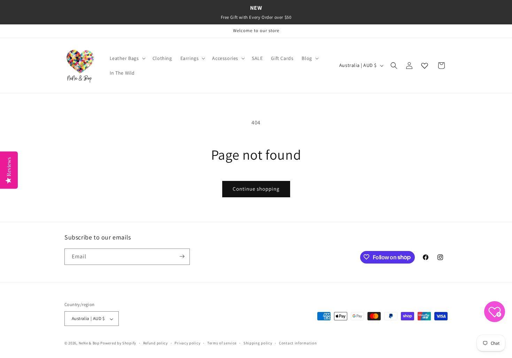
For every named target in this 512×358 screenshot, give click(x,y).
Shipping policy (257, 343)
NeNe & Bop (89, 343)
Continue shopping (256, 188)
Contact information (298, 343)
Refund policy (155, 343)
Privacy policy (187, 343)
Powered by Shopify (118, 343)
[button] (127, 58)
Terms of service (221, 343)
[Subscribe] (181, 256)
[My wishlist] (424, 65)
